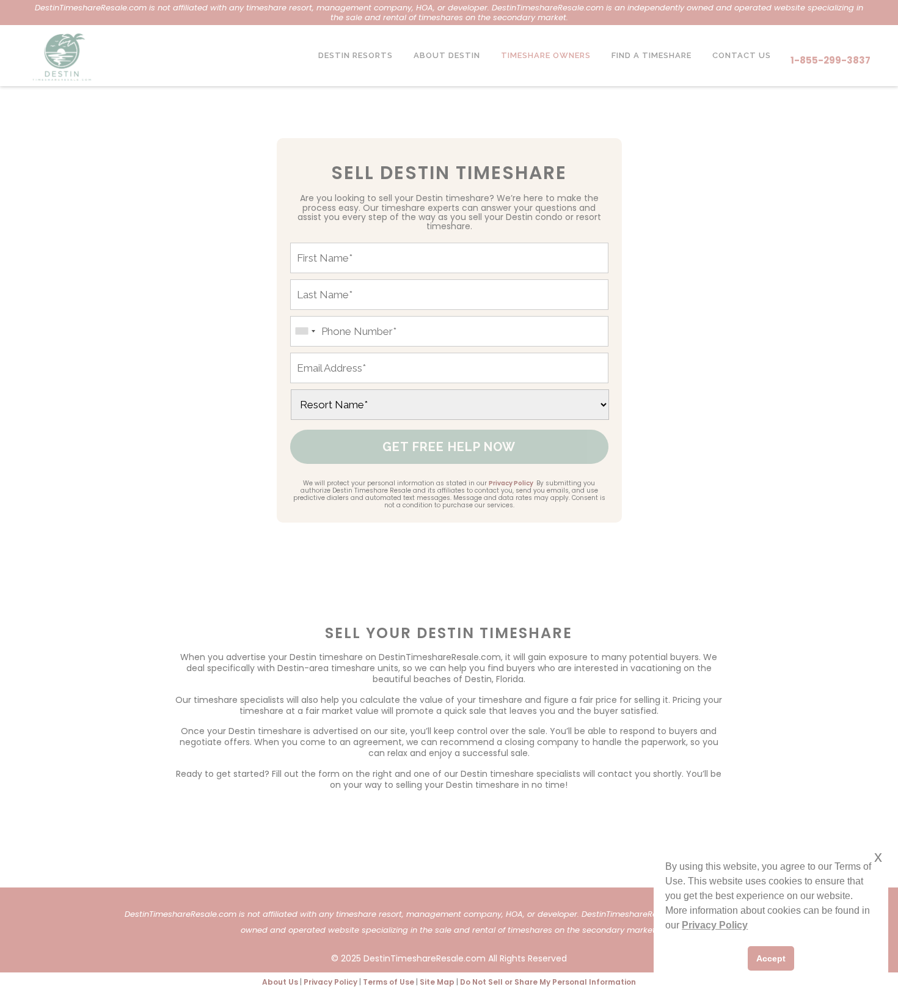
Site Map (437, 982)
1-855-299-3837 (830, 60)
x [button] (878, 856)
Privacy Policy (511, 483)
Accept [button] (771, 958)
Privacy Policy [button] (715, 925)
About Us (280, 982)
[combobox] (305, 331)
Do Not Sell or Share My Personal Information (548, 982)
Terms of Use (388, 982)
